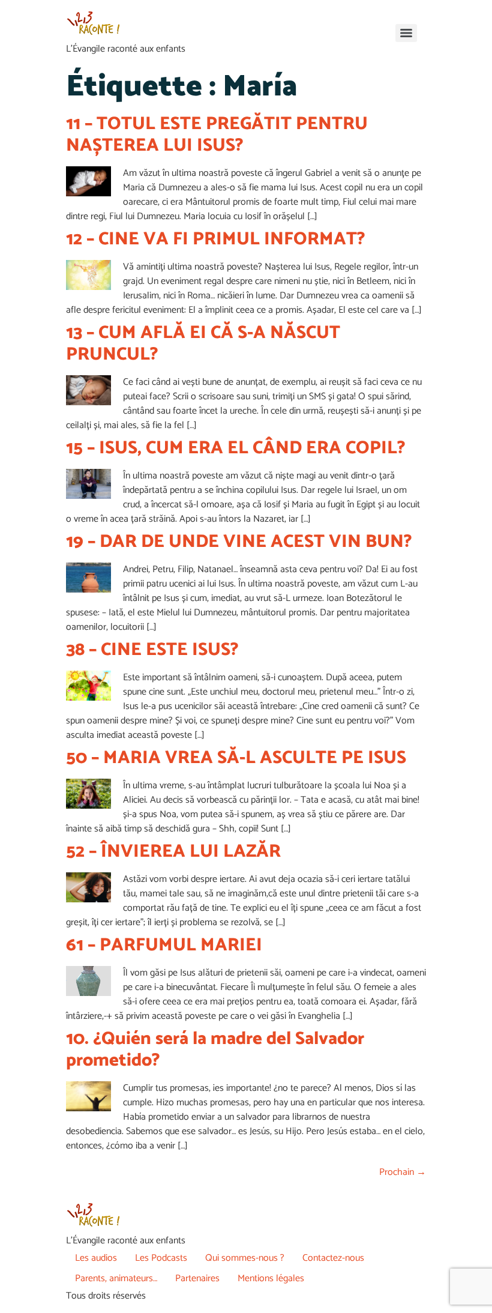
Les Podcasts (161, 1258)
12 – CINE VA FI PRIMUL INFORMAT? (215, 239)
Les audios (96, 1258)
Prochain (402, 1172)
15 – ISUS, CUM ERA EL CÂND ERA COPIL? (236, 448)
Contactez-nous (333, 1258)
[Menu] (406, 33)
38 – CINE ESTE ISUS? (152, 650)
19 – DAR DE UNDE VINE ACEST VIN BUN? (239, 542)
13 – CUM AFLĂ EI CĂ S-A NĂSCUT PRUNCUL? (203, 343)
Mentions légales (271, 1278)
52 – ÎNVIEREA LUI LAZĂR (173, 851)
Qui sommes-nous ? (244, 1258)
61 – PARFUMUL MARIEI (164, 945)
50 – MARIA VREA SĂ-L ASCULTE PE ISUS (236, 758)
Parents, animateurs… (116, 1278)
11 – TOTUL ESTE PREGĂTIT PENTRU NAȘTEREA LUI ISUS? (217, 134)
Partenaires (197, 1278)
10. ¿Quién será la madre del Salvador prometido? (215, 1049)
